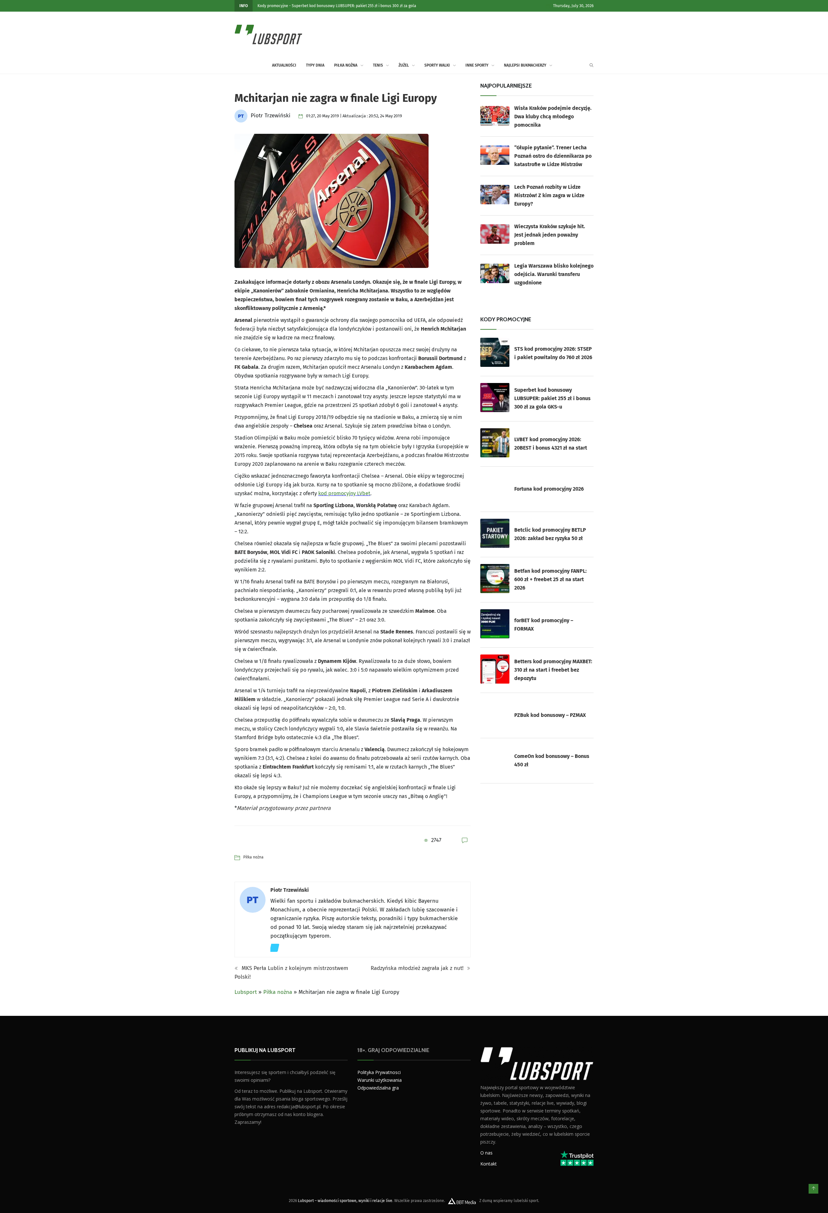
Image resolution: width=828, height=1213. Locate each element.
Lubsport (245, 992)
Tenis (378, 65)
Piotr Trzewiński (289, 890)
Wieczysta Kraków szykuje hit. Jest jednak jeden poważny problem (549, 234)
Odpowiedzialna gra (378, 1088)
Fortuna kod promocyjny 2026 (549, 489)
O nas (486, 1152)
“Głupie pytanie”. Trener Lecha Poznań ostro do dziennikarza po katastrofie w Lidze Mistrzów (553, 155)
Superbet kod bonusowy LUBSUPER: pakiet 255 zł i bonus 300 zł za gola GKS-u (552, 398)
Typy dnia (315, 65)
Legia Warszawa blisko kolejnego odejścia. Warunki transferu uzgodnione (554, 274)
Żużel (403, 65)
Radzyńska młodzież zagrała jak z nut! (418, 968)
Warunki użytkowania (379, 1080)
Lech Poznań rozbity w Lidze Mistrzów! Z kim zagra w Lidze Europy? (549, 195)
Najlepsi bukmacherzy (525, 65)
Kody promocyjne (272, 6)
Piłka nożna (345, 65)
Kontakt (488, 1163)
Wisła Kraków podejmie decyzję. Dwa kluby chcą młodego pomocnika (553, 116)
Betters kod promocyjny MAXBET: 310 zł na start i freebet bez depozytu (553, 669)
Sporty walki (437, 65)
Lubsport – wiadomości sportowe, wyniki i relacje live (345, 1200)
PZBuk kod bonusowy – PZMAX (550, 715)
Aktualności (284, 65)
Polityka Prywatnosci (379, 1072)
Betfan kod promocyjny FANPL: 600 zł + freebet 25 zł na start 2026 (550, 579)
